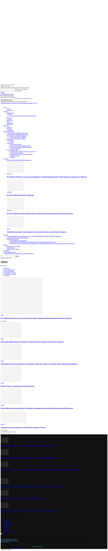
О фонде (9, 127)
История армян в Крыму (16, 153)
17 (4, 432)
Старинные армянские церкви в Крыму (17, 237)
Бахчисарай (10, 123)
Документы (10, 110)
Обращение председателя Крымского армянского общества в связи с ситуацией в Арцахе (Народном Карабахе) (39, 364)
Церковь (6, 235)
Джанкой (9, 118)
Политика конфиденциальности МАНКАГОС (10, 540)
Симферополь (10, 113)
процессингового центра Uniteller (37, 546)
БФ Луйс (6, 125)
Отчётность (10, 130)
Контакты (6, 250)
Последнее (7, 268)
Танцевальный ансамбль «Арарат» (16, 138)
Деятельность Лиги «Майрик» (18, 137)
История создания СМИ (13, 246)
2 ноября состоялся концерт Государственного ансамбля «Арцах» (23, 427)
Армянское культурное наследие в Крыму (21, 154)
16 (2, 432)
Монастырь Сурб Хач (13, 239)
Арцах (2, 258)
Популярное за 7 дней (10, 272)
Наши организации (9, 131)
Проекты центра (14, 155)
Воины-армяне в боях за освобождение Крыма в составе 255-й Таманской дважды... (29, 510)
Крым (15, 160)
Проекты (9, 128)
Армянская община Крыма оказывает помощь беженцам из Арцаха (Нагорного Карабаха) (32, 342)
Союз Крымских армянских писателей (17, 133)
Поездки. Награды (15, 148)
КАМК (12, 141)
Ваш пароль (18, 91)
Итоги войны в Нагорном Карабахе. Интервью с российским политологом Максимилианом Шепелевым (37, 408)
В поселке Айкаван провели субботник (20, 195)
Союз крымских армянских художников (18, 134)
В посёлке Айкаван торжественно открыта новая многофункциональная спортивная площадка (40, 213)
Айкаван (9, 114)
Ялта (8, 117)
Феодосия (9, 124)
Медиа (5, 245)
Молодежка (10, 140)
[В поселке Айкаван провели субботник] (15, 190)
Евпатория (10, 120)
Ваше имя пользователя (21, 89)
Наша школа (10, 143)
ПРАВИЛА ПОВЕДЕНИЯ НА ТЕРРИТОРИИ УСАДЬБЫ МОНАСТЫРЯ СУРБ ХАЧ (33, 242)
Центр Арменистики (12, 150)
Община (6, 111)
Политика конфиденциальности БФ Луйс (9, 539)
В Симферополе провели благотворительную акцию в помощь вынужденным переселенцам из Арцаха (36, 318)
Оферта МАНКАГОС (5, 541)
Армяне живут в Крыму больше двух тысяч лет (23, 151)
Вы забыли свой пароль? (7, 94)
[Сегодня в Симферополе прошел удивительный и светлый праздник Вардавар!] (5, 442)
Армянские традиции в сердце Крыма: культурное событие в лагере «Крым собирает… (37, 232)
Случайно (6, 275)
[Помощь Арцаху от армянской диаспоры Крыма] (11, 381)
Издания (12, 157)
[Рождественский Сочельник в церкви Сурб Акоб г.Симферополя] (5, 495)
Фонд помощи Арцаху (10, 252)
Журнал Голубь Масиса (13, 249)
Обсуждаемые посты (9, 269)
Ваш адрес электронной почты (23, 98)
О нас (5, 107)
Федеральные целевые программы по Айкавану (23, 115)
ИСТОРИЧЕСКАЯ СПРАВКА (18, 240)
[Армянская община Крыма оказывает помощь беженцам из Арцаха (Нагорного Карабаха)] (11, 337)
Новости (6, 158)
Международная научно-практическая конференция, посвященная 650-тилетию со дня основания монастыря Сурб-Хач (42, 243)
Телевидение (10, 247)
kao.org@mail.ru (15, 548)
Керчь (8, 121)
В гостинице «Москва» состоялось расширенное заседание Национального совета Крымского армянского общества (47, 177)
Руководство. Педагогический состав (20, 145)
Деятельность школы (15, 144)
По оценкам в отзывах (10, 274)
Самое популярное (9, 271)
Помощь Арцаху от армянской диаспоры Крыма (17, 386)
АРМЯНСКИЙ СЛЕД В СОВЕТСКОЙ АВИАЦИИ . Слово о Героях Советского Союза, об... (32, 486)
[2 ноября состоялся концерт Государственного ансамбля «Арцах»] (13, 423)
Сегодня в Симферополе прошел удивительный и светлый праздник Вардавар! (28, 445)
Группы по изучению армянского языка (21, 147)
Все (8, 160)
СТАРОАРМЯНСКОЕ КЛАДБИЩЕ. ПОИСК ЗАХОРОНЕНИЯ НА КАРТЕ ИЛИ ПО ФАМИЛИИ (34, 236)
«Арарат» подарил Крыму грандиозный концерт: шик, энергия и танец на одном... (29, 457)
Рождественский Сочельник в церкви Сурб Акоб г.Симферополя (23, 498)
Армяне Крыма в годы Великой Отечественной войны (18, 253)
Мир (18, 160)
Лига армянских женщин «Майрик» (16, 135)
